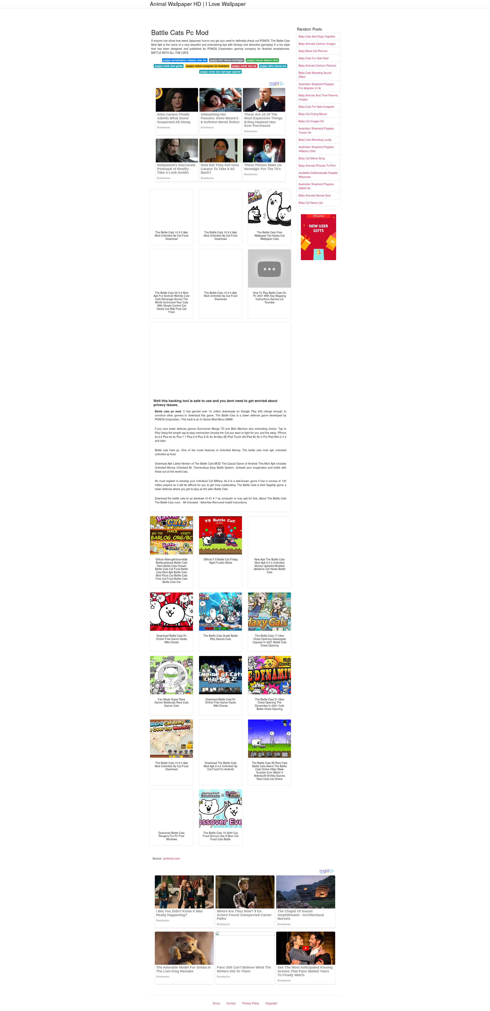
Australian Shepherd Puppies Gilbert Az (316, 186)
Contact (231, 1003)
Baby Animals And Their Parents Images (318, 97)
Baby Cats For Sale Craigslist (316, 106)
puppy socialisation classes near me (184, 60)
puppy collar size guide (169, 66)
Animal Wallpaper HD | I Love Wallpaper (198, 3)
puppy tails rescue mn (273, 66)
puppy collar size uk (244, 66)
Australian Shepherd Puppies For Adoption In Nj (316, 86)
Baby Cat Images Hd (311, 121)
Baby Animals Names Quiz (315, 195)
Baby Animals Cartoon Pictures (317, 65)
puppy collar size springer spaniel (220, 71)
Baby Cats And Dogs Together (317, 36)
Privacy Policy (250, 1003)
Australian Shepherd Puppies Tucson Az (316, 130)
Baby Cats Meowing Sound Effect (315, 75)
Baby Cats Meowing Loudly (315, 140)
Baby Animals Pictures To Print (317, 165)
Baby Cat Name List (311, 202)
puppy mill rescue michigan (226, 60)
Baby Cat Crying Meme (313, 114)
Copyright (271, 1003)
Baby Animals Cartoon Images (317, 44)
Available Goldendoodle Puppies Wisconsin (318, 175)
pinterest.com (171, 858)
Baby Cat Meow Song (312, 158)
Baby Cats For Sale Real (313, 58)
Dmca (216, 1003)
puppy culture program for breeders (207, 66)
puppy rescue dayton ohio (262, 60)
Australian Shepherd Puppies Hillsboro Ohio (316, 149)
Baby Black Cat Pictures (313, 51)
